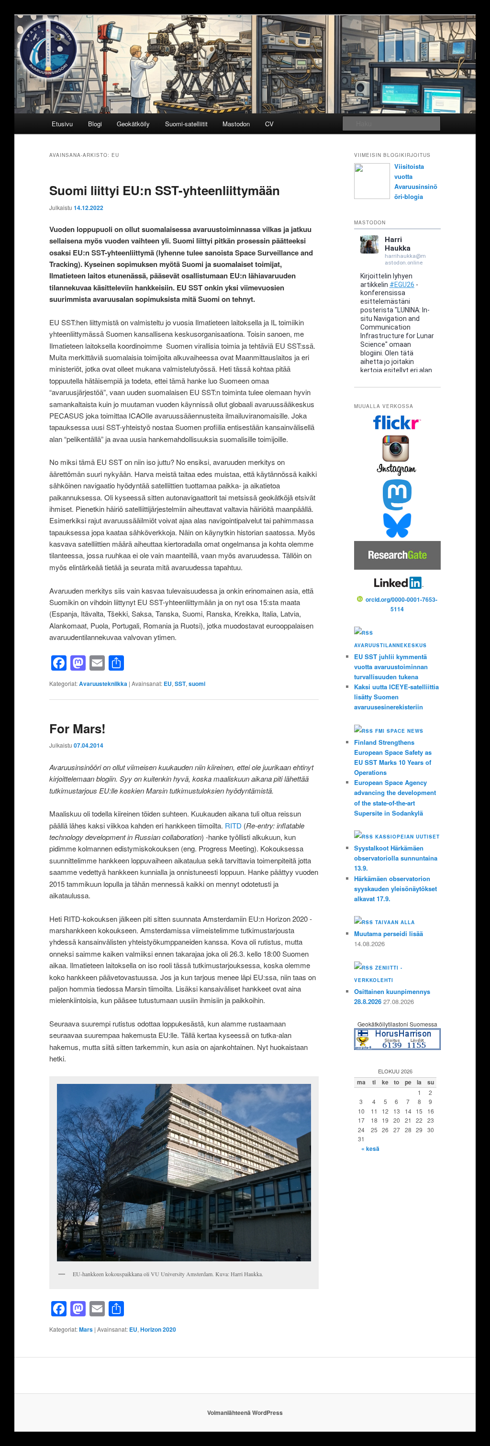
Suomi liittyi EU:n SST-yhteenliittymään (164, 190)
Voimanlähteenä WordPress (245, 1412)
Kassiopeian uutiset (407, 836)
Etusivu (62, 123)
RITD (233, 825)
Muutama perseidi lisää (388, 933)
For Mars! (77, 728)
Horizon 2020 (158, 1329)
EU (168, 683)
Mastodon (236, 123)
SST (180, 683)
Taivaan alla (395, 922)
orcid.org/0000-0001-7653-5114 (401, 604)
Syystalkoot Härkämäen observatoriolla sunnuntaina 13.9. (395, 857)
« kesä (370, 1148)
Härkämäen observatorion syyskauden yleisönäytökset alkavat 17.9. (395, 888)
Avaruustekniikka (103, 683)
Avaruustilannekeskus (390, 645)
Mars (86, 1329)
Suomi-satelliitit (186, 123)
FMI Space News (399, 731)
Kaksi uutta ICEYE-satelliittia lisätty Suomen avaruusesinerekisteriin (396, 696)
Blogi (95, 123)
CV (269, 123)
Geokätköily (133, 123)
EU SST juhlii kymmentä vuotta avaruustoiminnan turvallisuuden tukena (391, 666)
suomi (197, 683)
